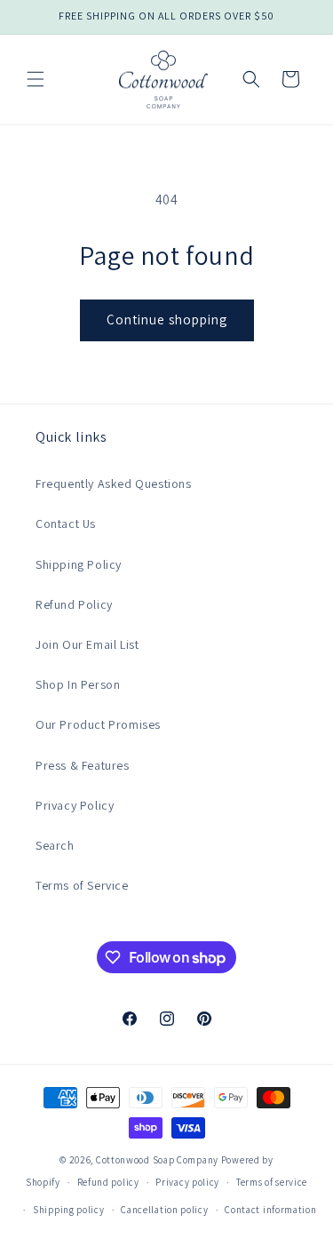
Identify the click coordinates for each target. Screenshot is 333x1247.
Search (55, 845)
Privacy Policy (75, 805)
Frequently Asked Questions (114, 484)
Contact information (270, 1209)
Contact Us (66, 524)
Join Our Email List (87, 644)
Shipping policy (69, 1209)
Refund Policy (74, 604)
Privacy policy (187, 1182)
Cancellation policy (164, 1209)
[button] (35, 79)
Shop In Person (78, 684)
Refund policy (108, 1182)
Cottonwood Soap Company (157, 1160)
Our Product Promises (98, 724)
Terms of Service (82, 885)
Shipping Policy (79, 564)
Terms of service (271, 1182)
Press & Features (83, 765)
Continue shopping (167, 319)
